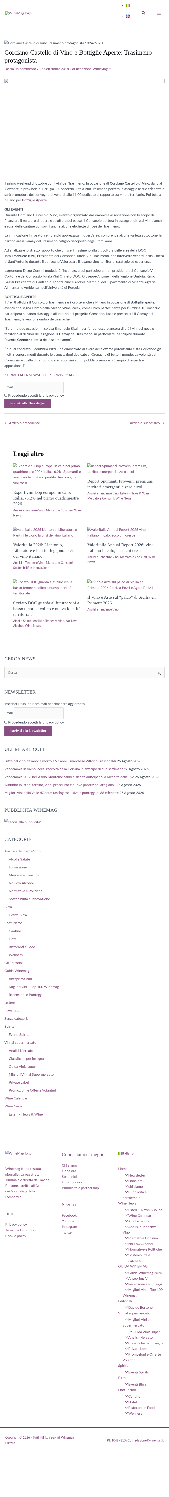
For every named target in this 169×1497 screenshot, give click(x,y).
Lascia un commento (20, 69)
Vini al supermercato (20, 1042)
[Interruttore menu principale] (159, 13)
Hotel (13, 939)
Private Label (19, 1082)
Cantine (15, 931)
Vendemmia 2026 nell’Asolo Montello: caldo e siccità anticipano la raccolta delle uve (69, 777)
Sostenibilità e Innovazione (31, 568)
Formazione (18, 867)
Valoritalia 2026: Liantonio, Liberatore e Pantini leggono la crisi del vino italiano (45, 550)
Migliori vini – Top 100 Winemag (34, 987)
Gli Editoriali (14, 963)
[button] (144, 13)
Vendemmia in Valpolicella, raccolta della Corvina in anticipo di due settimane (63, 769)
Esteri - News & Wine (134, 493)
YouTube (68, 1221)
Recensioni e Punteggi (25, 995)
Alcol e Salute (22, 621)
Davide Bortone (140, 1307)
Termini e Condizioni (21, 1230)
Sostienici (69, 1177)
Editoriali (125, 1301)
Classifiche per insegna (26, 1058)
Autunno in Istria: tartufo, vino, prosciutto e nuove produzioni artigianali (60, 785)
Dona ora (69, 1171)
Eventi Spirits (19, 1034)
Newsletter (136, 1175)
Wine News (123, 498)
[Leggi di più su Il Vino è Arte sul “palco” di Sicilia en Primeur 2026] (121, 585)
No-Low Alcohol (21, 883)
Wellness (16, 955)
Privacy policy (16, 1224)
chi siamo (135, 1186)
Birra (8, 907)
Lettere (9, 1003)
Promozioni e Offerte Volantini (32, 1090)
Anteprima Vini (20, 979)
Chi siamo (69, 1165)
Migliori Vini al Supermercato (31, 1074)
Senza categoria (16, 1018)
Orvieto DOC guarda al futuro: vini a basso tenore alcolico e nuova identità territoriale (47, 608)
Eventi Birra (18, 915)
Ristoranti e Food (22, 947)
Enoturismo (13, 923)
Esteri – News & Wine (26, 1114)
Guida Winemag (16, 971)
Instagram (69, 1227)
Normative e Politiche (25, 891)
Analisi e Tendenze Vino (28, 510)
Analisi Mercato (21, 1051)
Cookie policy (15, 1236)
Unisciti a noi (72, 1182)
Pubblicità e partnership (80, 1188)
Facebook (69, 1215)
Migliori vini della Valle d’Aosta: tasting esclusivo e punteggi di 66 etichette (61, 793)
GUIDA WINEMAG (133, 1266)
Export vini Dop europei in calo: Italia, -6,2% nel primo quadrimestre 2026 (46, 498)
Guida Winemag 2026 (145, 1273)
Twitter (67, 1232)
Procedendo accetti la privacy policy (35, 395)
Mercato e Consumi (59, 510)
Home (122, 1169)
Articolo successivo (147, 423)
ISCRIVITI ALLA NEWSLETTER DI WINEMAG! (39, 375)
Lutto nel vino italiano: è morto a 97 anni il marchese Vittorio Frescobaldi (60, 761)
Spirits (9, 1026)
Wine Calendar (16, 1098)
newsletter (12, 1010)
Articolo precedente (22, 423)
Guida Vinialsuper (22, 1066)
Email (8, 387)
